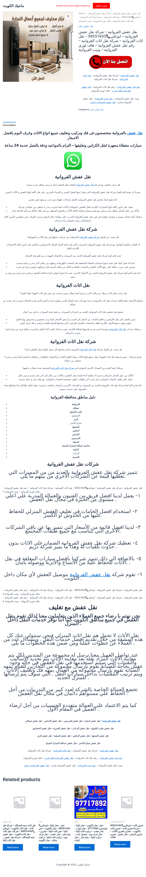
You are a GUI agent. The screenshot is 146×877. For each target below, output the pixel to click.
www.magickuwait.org (79, 5)
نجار (80, 26)
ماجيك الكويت (13, 5)
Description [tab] (9, 125)
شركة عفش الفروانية (89, 237)
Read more (13, 847)
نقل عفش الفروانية (130, 75)
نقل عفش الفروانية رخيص (102, 102)
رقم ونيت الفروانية (104, 98)
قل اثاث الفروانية (87, 349)
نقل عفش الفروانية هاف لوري (58, 758)
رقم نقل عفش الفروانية (128, 87)
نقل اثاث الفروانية (117, 329)
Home (82, 13)
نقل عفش (136, 13)
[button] (101, 6)
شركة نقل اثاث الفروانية (63, 368)
